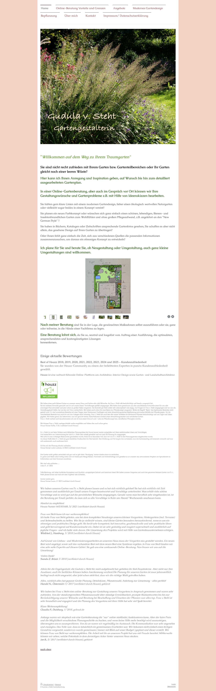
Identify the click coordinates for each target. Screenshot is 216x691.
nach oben (45, 649)
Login (173, 684)
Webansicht (171, 686)
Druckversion (48, 684)
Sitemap (58, 684)
